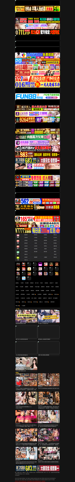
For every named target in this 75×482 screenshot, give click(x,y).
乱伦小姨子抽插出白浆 (21, 370)
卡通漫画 (25, 251)
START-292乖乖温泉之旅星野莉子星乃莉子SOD (48, 388)
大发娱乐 (17, 294)
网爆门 (55, 251)
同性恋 (55, 254)
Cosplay (45, 237)
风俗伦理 (55, 257)
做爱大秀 (45, 298)
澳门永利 (36, 282)
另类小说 (25, 259)
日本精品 (35, 237)
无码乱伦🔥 (56, 294)
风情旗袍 (25, 248)
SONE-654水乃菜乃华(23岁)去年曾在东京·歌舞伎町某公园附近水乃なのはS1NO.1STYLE (26, 462)
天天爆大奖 (23, 298)
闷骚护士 (55, 248)
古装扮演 (25, 245)
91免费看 (23, 305)
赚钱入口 (41, 301)
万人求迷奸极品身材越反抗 (22, 355)
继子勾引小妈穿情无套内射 (22, 339)
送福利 (56, 282)
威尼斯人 (17, 282)
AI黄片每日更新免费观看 (43, 355)
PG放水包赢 (37, 286)
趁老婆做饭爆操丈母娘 (21, 323)
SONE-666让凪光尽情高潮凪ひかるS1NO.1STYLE (24, 407)
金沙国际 (28, 298)
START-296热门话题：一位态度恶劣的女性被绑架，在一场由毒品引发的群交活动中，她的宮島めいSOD (48, 445)
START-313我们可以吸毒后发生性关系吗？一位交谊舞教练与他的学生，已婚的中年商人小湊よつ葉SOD (26, 390)
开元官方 (17, 298)
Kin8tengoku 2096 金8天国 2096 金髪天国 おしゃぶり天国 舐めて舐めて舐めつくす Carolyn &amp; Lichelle (26, 426)
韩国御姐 (35, 240)
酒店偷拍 (57, 286)
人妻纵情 (45, 257)
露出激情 (35, 251)
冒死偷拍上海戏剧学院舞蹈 (44, 339)
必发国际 (47, 290)
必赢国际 (26, 286)
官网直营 (32, 282)
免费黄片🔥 (50, 294)
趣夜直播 (37, 290)
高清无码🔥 (47, 301)
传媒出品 (25, 254)
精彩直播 (47, 286)
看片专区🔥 (35, 301)
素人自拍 (55, 237)
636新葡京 (40, 294)
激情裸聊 (45, 294)
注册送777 (52, 282)
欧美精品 (45, 234)
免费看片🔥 (34, 294)
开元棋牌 (26, 282)
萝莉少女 (55, 234)
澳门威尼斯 (55, 298)
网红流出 (45, 243)
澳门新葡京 (53, 290)
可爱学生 (45, 245)
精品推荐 (25, 234)
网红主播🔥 (18, 305)
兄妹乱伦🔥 (29, 301)
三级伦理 (25, 237)
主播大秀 (17, 290)
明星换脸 (35, 248)
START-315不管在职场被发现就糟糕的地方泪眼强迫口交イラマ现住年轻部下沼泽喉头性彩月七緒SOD (26, 445)
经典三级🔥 (18, 301)
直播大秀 (50, 298)
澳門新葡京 (23, 294)
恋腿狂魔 (55, 245)
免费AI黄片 (53, 301)
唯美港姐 (45, 240)
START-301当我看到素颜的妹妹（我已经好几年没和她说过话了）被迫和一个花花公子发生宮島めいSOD (48, 408)
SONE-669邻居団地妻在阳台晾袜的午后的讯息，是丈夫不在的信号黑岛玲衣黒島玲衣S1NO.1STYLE (48, 426)
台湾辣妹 (25, 240)
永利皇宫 (28, 294)
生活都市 (25, 257)
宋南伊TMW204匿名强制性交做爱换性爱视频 (48, 462)
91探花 (35, 243)
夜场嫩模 (42, 290)
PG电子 (41, 282)
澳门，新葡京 (34, 298)
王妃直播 (22, 290)
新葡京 (17, 286)
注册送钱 (46, 282)
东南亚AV (55, 240)
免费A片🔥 (24, 301)
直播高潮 (42, 286)
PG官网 (22, 282)
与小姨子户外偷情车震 (43, 323)
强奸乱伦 (35, 234)
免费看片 (40, 298)
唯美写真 (45, 251)
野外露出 (55, 243)
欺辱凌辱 (25, 243)
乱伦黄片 (27, 290)
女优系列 (35, 245)
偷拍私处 (32, 290)
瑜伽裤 (45, 248)
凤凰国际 (31, 286)
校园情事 (35, 257)
